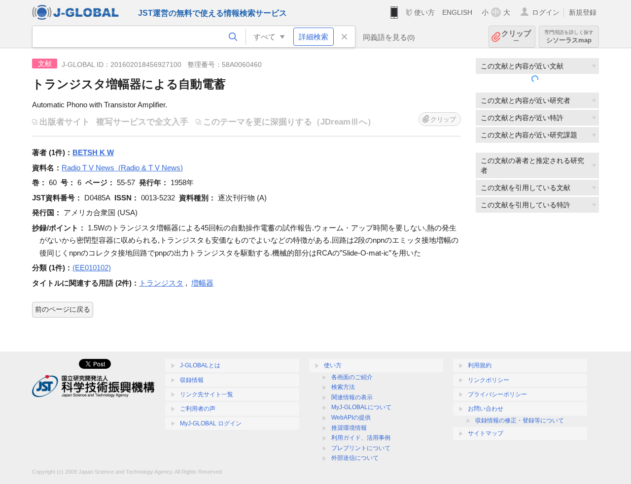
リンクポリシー (488, 380)
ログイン (546, 12)
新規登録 (582, 12)
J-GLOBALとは (200, 365)
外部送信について (355, 457)
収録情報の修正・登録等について (519, 420)
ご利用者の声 (197, 408)
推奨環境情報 (349, 427)
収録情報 (192, 380)
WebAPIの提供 (351, 417)
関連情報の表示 (352, 397)
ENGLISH (457, 12)
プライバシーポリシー (497, 394)
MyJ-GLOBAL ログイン (211, 423)
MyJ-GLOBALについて (361, 407)
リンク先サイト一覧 (206, 394)
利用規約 (479, 365)
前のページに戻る (62, 309)
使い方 (424, 12)
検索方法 (343, 387)
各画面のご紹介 (352, 377)
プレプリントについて (360, 448)
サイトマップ (485, 433)
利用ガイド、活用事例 (360, 437)
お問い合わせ (485, 408)
